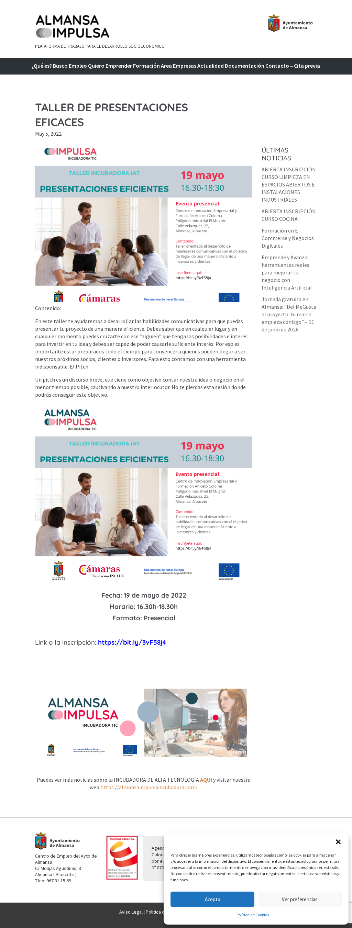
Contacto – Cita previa (292, 66)
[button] (338, 841)
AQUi (206, 779)
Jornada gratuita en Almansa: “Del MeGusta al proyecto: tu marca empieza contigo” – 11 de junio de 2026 (289, 314)
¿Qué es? (42, 66)
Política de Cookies (252, 914)
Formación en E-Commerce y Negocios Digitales (288, 238)
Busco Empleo (70, 66)
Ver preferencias (300, 899)
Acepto (212, 899)
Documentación (244, 66)
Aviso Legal (131, 912)
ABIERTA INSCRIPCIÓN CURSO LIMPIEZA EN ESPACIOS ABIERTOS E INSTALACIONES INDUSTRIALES (289, 184)
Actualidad (210, 66)
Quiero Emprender (110, 66)
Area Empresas (178, 66)
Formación (146, 66)
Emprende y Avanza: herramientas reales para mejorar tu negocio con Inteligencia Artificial (287, 272)
